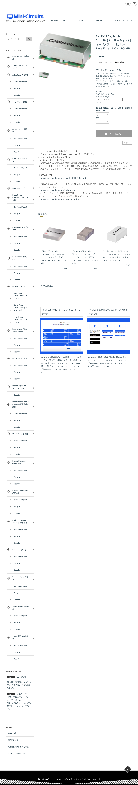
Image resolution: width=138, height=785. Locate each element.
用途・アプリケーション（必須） (110, 70)
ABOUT (67, 20)
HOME (54, 20)
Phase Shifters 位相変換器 (20, 492)
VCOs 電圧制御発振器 (20, 637)
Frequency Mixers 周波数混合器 (20, 330)
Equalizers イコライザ (20, 258)
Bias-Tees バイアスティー (19, 160)
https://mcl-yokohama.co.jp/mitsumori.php (59, 199)
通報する (127, 143)
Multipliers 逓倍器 (20, 434)
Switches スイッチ (20, 550)
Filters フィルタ (19, 286)
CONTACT (81, 20)
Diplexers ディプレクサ (20, 228)
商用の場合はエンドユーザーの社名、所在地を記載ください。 (114, 109)
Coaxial (17, 95)
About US (12, 733)
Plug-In (17, 88)
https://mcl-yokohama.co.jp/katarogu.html (59, 190)
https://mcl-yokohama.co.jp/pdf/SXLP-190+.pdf (62, 178)
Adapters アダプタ (20, 75)
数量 (97, 118)
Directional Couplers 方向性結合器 (20, 197)
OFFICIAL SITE (123, 20)
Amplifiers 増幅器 (20, 102)
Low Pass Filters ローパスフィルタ (20, 295)
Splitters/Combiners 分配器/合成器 (20, 521)
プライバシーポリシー (16, 753)
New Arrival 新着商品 (20, 57)
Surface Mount (20, 82)
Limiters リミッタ (19, 359)
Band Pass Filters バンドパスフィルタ (20, 307)
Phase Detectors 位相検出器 (20, 462)
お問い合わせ (13, 740)
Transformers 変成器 (20, 607)
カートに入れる (116, 134)
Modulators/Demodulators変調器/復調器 (20, 404)
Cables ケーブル (19, 188)
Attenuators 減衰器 (19, 130)
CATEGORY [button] (97, 20)
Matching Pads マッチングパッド (20, 387)
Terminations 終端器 (20, 578)
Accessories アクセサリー (20, 67)
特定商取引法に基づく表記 (18, 747)
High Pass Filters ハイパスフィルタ (20, 319)
